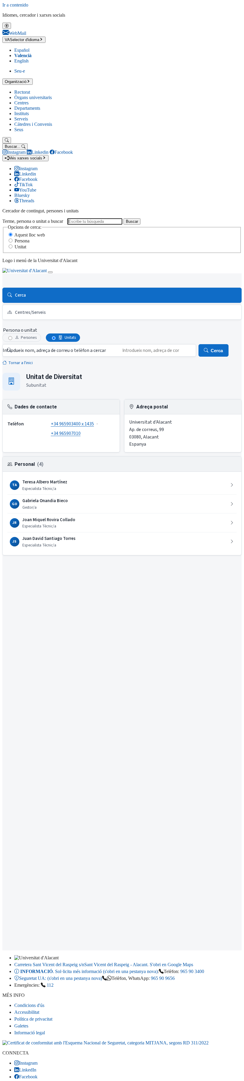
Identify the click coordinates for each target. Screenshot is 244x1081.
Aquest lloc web (29, 234)
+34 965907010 (66, 433)
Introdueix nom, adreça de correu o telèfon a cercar (54, 350)
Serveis (21, 118)
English (21, 60)
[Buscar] (6, 140)
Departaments (27, 108)
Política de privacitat (33, 1019)
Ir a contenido (15, 4)
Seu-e (19, 70)
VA (22, 39)
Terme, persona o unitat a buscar (32, 221)
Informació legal (29, 1032)
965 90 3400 (192, 971)
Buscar (132, 221)
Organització (15, 81)
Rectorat (22, 92)
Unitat (20, 246)
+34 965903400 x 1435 (72, 424)
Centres (21, 102)
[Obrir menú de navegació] (50, 272)
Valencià (23, 55)
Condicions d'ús (29, 1005)
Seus (18, 129)
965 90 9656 (163, 978)
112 (50, 985)
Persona (22, 240)
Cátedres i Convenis (33, 124)
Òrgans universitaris (33, 97)
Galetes (21, 1025)
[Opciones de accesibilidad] (6, 26)
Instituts (21, 113)
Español (21, 50)
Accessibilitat (26, 1012)
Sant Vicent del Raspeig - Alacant (103, 964)
